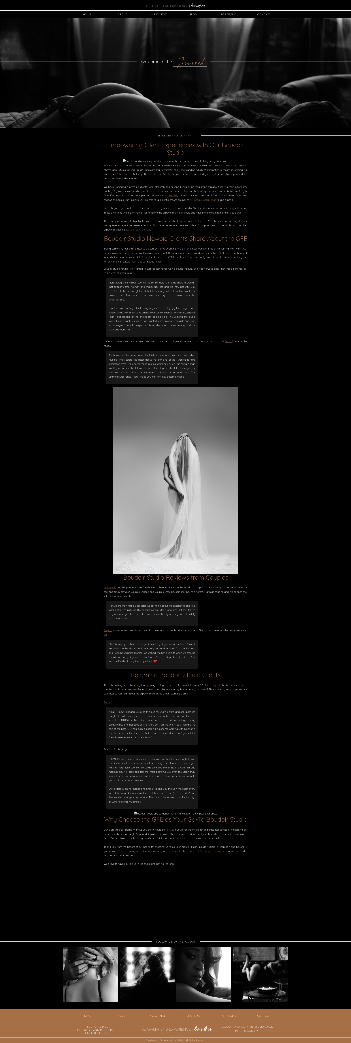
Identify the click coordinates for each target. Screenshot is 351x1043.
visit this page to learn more (211, 851)
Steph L (108, 630)
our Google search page (203, 199)
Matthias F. (110, 587)
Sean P (229, 341)
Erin (131, 268)
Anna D (108, 702)
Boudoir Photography (175, 135)
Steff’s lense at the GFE (138, 229)
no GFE (169, 829)
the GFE (173, 195)
